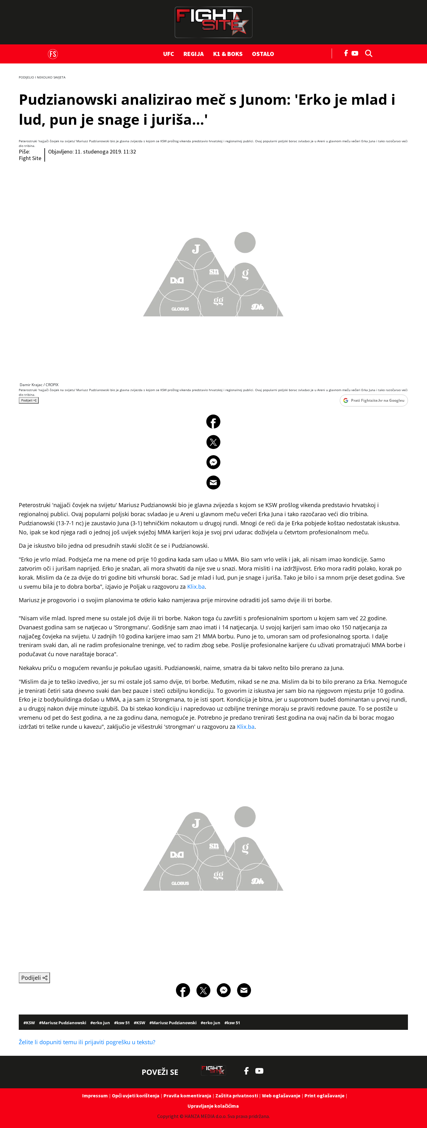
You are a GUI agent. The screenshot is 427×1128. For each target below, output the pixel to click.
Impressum (95, 1095)
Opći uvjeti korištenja (135, 1095)
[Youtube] (356, 52)
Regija (193, 54)
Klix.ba (196, 586)
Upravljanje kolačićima (213, 1106)
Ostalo (263, 54)
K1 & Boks (228, 54)
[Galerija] (213, 268)
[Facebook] (346, 52)
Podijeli (27, 400)
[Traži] (367, 52)
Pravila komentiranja (187, 1095)
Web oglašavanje (281, 1095)
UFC (168, 54)
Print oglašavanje (324, 1095)
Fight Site (30, 158)
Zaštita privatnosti (236, 1095)
